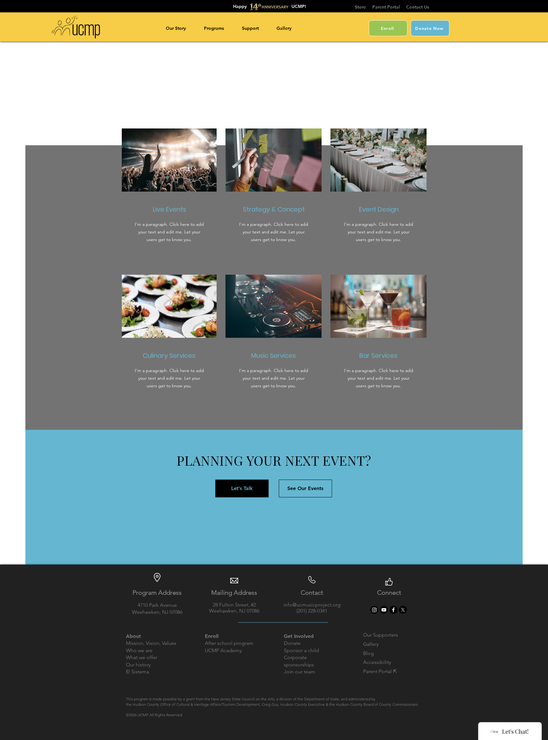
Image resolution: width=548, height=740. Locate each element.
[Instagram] (374, 610)
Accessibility (377, 662)
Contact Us (417, 7)
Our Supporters (380, 635)
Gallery (371, 644)
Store (360, 7)
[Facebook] (393, 610)
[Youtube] (384, 610)
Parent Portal (389, 7)
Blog (368, 653)
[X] (403, 610)
